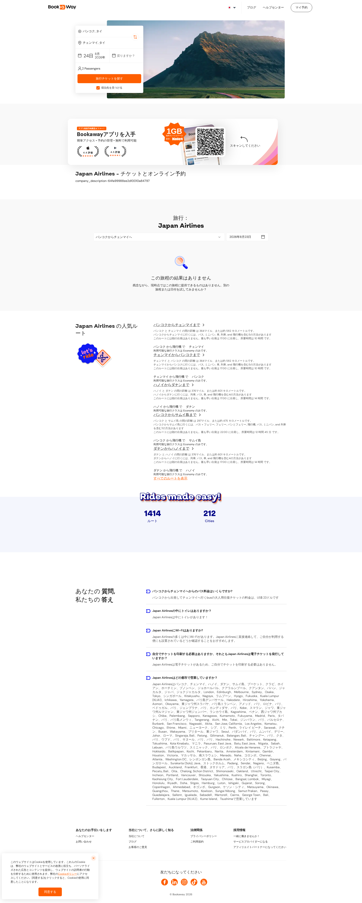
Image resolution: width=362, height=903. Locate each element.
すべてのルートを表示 (170, 478)
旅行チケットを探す (109, 79)
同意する (50, 892)
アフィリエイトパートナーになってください (259, 847)
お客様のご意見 (138, 847)
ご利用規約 (197, 841)
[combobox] (109, 31)
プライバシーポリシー (203, 836)
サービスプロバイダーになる (250, 841)
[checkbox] (98, 88)
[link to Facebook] (164, 882)
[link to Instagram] (184, 882)
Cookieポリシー (67, 873)
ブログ (133, 841)
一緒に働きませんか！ (246, 836)
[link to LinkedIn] (174, 882)
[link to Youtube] (203, 882)
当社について (136, 836)
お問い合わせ (84, 841)
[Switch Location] (135, 37)
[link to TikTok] (194, 882)
